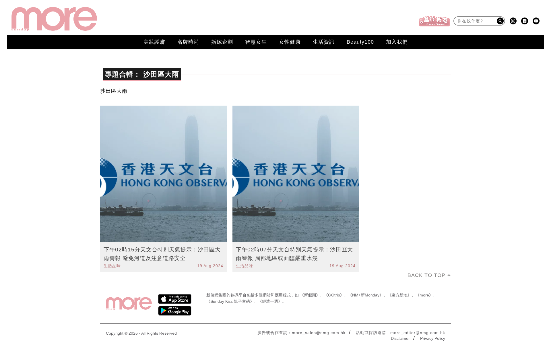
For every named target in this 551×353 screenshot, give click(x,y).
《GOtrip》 (334, 295)
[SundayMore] (54, 19)
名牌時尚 (188, 42)
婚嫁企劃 (222, 42)
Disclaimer (400, 338)
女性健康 (290, 42)
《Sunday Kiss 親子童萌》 (230, 301)
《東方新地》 (399, 295)
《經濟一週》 (270, 301)
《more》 (424, 295)
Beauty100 (360, 42)
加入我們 (397, 42)
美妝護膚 (154, 42)
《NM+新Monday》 (365, 295)
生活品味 (112, 265)
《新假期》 (310, 295)
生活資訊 (324, 42)
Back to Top (426, 275)
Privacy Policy (432, 338)
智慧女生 (256, 42)
